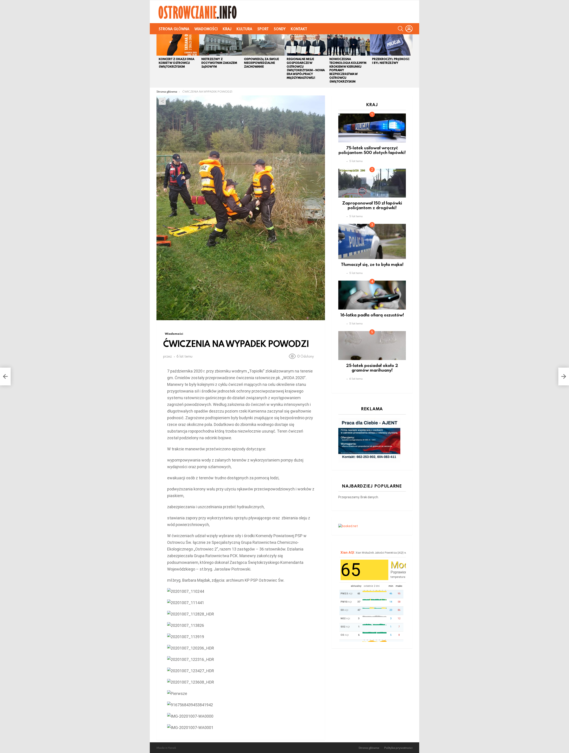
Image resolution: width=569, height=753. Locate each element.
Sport (263, 29)
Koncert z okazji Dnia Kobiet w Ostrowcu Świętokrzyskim (176, 63)
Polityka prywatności (398, 747)
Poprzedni (158, 60)
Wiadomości (206, 29)
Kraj (227, 29)
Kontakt (299, 29)
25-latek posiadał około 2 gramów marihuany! (372, 367)
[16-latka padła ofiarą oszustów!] (372, 295)
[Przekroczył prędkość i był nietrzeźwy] (391, 45)
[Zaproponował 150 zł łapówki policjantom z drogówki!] (372, 183)
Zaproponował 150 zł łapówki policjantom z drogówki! (372, 205)
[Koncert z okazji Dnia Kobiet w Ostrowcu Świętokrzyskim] (177, 45)
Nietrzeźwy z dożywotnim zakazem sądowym (219, 63)
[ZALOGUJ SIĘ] (409, 28)
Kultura (244, 29)
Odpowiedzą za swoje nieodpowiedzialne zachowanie (261, 63)
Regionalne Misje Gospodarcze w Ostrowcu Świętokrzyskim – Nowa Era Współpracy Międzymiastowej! (306, 68)
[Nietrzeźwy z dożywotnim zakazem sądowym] (220, 45)
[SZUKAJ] (400, 28)
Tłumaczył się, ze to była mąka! (372, 264)
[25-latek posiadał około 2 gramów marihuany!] (372, 345)
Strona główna (174, 29)
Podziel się (162, 101)
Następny (410, 60)
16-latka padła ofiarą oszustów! (372, 315)
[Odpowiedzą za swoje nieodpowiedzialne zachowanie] (263, 45)
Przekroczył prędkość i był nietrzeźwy (391, 61)
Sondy (280, 29)
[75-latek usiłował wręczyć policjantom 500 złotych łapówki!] (372, 127)
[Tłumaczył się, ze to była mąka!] (372, 241)
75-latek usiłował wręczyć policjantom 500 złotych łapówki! (372, 150)
